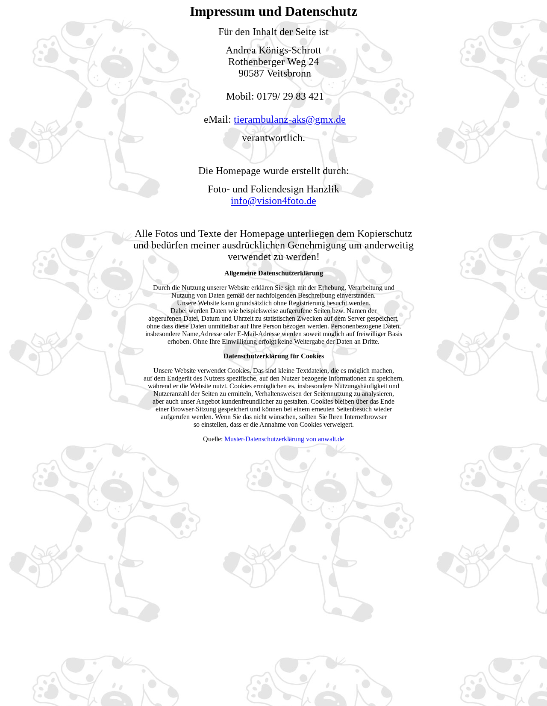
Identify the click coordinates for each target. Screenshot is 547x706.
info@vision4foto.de (273, 200)
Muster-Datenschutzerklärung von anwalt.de (284, 439)
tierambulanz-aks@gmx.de (290, 119)
